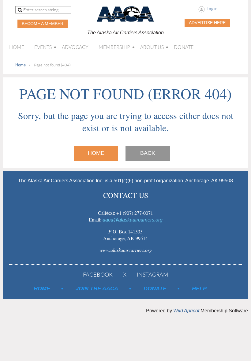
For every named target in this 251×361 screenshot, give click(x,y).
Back (147, 153)
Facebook (98, 275)
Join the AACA (97, 288)
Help (199, 288)
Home (20, 65)
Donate (155, 288)
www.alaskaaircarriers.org (125, 250)
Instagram (152, 275)
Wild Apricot (186, 310)
